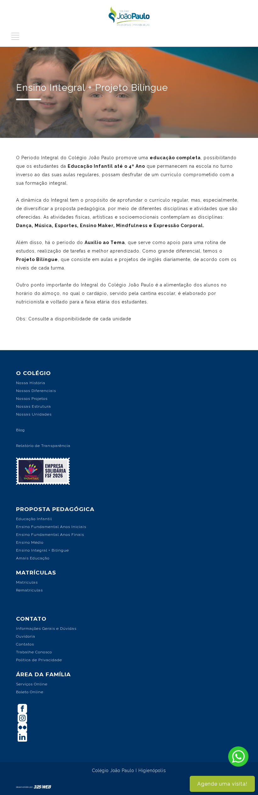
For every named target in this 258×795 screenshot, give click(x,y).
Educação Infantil (34, 519)
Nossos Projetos (32, 398)
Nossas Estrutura (33, 406)
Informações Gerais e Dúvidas (46, 628)
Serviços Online (32, 684)
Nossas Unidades (34, 414)
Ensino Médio (29, 542)
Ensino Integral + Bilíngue (42, 550)
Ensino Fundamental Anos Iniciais (51, 527)
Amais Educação (32, 558)
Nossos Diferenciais (36, 391)
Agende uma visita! (222, 784)
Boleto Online (29, 692)
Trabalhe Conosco (34, 652)
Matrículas (27, 582)
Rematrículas (29, 590)
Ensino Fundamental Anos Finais (50, 534)
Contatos (25, 644)
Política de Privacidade (39, 660)
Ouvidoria (25, 636)
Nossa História (30, 383)
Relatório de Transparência (43, 446)
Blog (20, 430)
